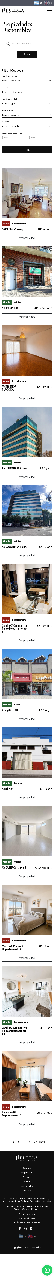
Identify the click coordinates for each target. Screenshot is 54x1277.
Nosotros (27, 1177)
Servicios (27, 1168)
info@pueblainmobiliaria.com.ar (27, 1222)
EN (50, 3)
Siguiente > (40, 1142)
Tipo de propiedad (9, 99)
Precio (12, 133)
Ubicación (6, 88)
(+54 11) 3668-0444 (27, 1218)
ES (41, 3)
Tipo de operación (9, 76)
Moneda (5, 122)
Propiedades (27, 1172)
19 (29, 1142)
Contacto (27, 1190)
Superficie (8, 110)
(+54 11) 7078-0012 (27, 1214)
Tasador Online (27, 1186)
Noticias (27, 1181)
